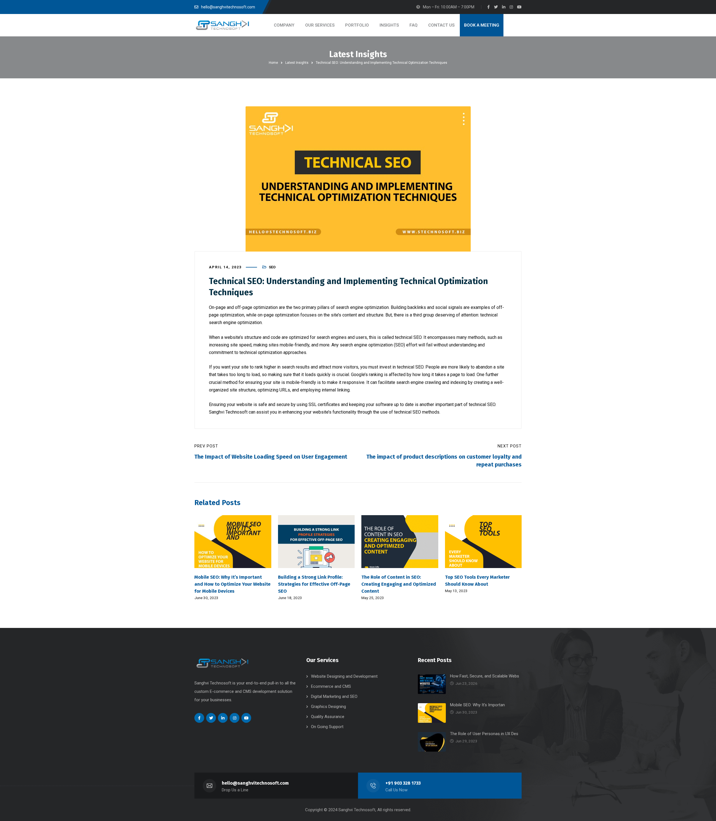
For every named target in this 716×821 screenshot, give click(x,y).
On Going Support (327, 726)
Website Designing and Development (344, 676)
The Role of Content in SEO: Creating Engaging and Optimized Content (398, 584)
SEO (272, 267)
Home (273, 63)
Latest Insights (296, 63)
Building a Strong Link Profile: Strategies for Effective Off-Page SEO (314, 584)
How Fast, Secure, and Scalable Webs (484, 676)
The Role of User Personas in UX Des (484, 733)
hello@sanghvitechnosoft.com (255, 783)
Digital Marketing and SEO (334, 696)
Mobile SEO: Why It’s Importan (477, 704)
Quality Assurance (327, 716)
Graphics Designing (328, 706)
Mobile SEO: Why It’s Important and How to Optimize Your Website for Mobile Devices (232, 584)
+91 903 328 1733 (403, 783)
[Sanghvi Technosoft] (222, 25)
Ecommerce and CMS (331, 686)
